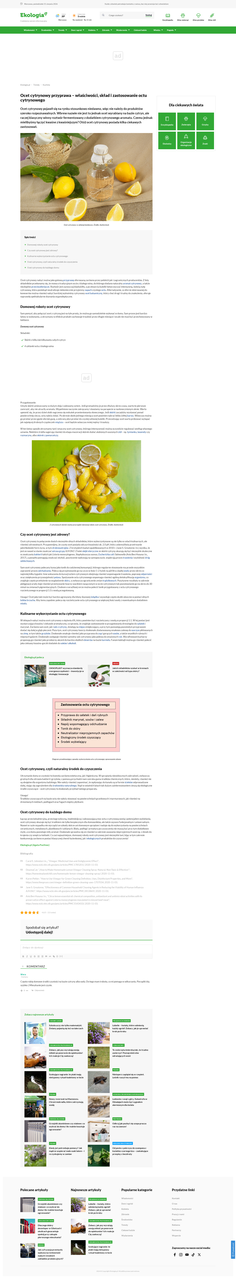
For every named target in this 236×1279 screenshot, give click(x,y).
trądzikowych (109, 580)
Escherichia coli (106, 554)
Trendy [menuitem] (61, 30)
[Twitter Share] (136, 929)
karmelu (106, 640)
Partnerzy (176, 1230)
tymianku (132, 432)
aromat (126, 283)
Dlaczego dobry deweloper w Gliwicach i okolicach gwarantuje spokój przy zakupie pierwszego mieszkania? (50, 1231)
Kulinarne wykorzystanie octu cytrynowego (47, 256)
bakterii (38, 554)
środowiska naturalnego (65, 785)
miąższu (59, 422)
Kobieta (125, 1209)
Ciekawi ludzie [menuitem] (140, 30)
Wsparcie (176, 1236)
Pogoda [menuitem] (170, 30)
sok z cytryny (60, 626)
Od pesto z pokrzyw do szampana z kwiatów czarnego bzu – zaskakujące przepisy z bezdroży (130, 1151)
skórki (113, 412)
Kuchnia (46, 85)
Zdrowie (125, 1214)
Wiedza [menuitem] (157, 30)
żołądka (95, 596)
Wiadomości (127, 1198)
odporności (146, 574)
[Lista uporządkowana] (38, 956)
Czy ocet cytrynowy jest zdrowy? (42, 250)
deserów (88, 640)
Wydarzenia (127, 1236)
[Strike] (35, 956)
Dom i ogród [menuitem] (76, 30)
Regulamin (177, 1220)
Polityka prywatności (181, 1209)
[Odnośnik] (54, 956)
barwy (130, 415)
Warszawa (62, 20)
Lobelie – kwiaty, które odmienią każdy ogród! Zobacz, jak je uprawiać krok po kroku (130, 1028)
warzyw (136, 630)
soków (64, 643)
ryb (120, 636)
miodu (23, 603)
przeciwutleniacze (40, 286)
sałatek (141, 623)
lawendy (142, 432)
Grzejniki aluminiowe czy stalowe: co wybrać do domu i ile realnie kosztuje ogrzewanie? (67, 1126)
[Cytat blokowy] (46, 956)
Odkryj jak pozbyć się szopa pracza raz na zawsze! (129, 1125)
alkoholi (72, 643)
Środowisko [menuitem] (46, 30)
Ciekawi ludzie (128, 1230)
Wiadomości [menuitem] (29, 30)
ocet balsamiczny (93, 293)
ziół (120, 432)
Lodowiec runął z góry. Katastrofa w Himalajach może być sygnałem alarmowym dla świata (129, 1102)
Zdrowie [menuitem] (106, 30)
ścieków (129, 782)
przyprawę (68, 280)
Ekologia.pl (25, 85)
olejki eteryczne (90, 551)
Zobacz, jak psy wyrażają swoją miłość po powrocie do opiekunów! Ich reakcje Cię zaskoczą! (66, 1053)
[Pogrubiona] (23, 956)
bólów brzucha (27, 600)
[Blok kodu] (50, 956)
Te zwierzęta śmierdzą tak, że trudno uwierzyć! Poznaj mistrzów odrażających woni (130, 1053)
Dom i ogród (127, 1204)
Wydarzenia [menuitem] (121, 30)
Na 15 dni (88, 20)
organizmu (140, 577)
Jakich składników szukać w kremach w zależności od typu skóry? (130, 669)
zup (100, 633)
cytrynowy (136, 283)
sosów (116, 633)
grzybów (46, 633)
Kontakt (176, 1198)
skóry (67, 580)
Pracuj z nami (178, 1214)
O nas (174, 1204)
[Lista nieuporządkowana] (42, 956)
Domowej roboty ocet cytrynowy (42, 244)
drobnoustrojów (60, 547)
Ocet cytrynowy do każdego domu (43, 267)
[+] (61, 956)
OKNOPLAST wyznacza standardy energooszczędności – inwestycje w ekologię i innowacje (66, 671)
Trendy (36, 85)
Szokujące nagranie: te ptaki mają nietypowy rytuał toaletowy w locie (66, 1076)
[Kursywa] (27, 956)
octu (103, 290)
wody (126, 570)
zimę (25, 633)
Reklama (176, 1225)
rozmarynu (25, 435)
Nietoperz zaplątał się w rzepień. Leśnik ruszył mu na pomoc (128, 1076)
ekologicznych (94, 838)
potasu (57, 577)
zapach (88, 290)
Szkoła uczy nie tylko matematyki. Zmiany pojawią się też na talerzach (66, 1027)
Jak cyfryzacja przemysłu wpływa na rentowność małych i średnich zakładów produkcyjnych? (50, 1254)
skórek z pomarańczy (47, 435)
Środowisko (126, 1220)
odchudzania (44, 570)
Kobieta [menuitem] (91, 30)
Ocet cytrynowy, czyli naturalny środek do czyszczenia (52, 261)
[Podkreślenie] (31, 956)
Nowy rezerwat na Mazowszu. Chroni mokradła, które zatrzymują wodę (66, 1102)
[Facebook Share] (129, 929)
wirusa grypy (58, 551)
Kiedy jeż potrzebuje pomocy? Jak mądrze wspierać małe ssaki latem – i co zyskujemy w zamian (67, 1151)
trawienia (128, 557)
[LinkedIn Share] (143, 929)
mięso (82, 626)
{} (57, 956)
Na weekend (77, 20)
